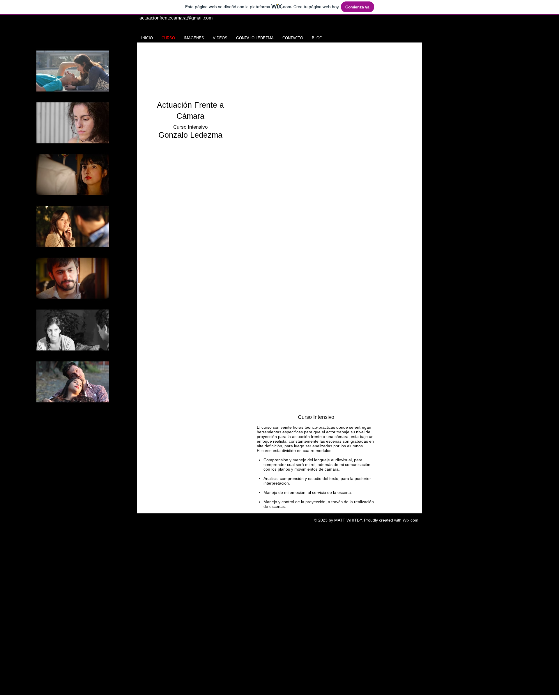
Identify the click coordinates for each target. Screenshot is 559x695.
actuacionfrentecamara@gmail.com (176, 17)
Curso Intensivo (190, 127)
